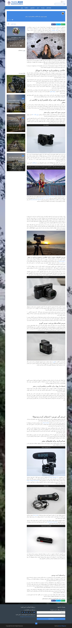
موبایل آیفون (52, 91)
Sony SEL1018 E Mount (36, 199)
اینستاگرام (34, 162)
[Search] (64, 4)
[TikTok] (16, 46)
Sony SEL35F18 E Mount (43, 198)
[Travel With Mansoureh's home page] (15, 2)
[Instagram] (18, 46)
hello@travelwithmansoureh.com (27, 616)
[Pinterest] (14, 46)
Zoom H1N (35, 515)
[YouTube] (21, 46)
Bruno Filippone (62, 625)
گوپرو (54, 361)
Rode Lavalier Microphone (33, 480)
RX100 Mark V (62, 261)
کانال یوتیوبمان (54, 30)
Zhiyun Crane (46, 422)
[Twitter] (10, 46)
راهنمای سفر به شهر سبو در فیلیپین (17, 119)
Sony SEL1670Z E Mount (49, 196)
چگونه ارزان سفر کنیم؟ (19, 141)
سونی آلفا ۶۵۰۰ (35, 114)
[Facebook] (12, 46)
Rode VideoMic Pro (54, 477)
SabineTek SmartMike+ (52, 522)
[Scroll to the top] (36, 623)
